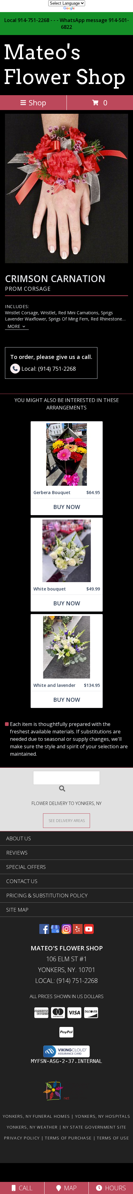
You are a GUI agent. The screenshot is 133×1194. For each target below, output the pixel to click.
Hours (114, 1188)
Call (24, 1188)
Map (69, 1188)
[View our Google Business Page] (55, 931)
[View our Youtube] (89, 931)
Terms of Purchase (68, 1138)
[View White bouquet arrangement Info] (66, 550)
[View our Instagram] (66, 931)
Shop (37, 102)
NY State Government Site (94, 1127)
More (13, 326)
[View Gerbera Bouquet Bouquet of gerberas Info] (66, 454)
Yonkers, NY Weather (32, 1127)
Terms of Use (113, 1138)
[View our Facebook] (44, 931)
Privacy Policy (22, 1138)
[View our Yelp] (78, 931)
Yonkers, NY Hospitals (102, 1116)
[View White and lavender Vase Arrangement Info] (66, 647)
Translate (85, 9)
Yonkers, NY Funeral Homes (36, 1116)
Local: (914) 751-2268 (66, 980)
